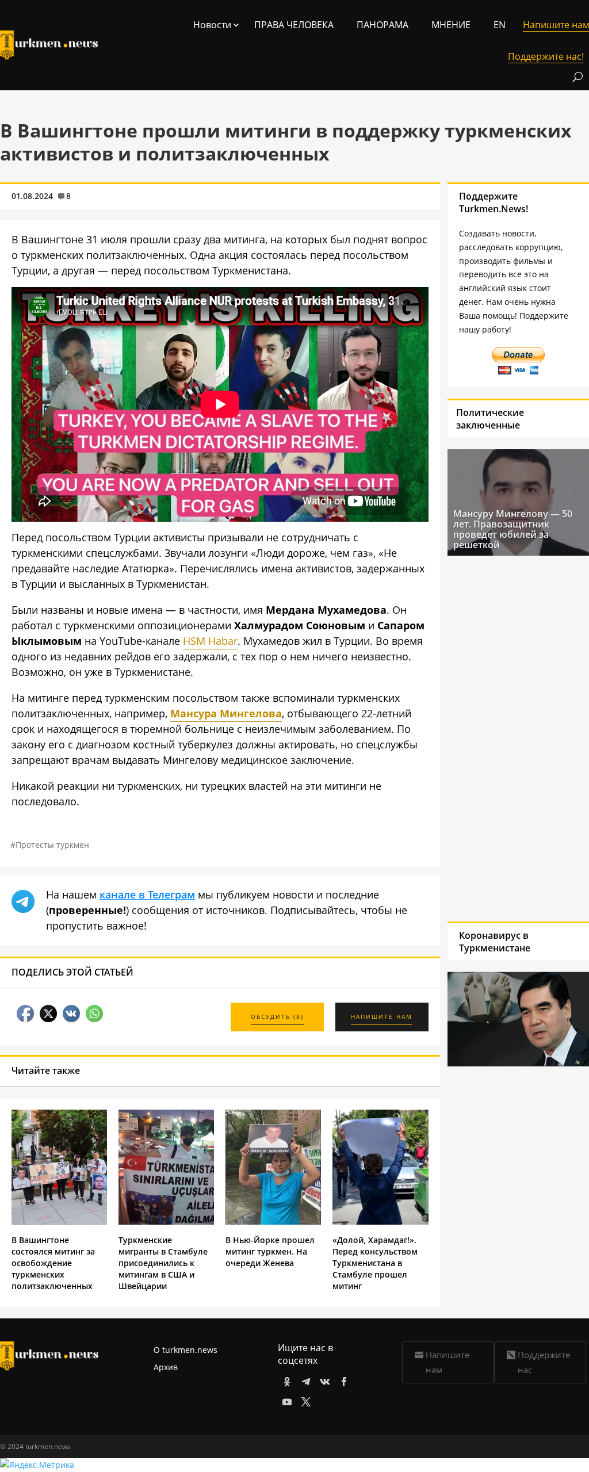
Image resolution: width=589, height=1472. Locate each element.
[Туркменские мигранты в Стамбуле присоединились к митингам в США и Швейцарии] (166, 1221)
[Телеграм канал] (304, 1379)
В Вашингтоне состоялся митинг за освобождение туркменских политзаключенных (53, 1262)
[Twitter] (304, 1400)
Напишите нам (447, 1362)
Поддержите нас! (546, 56)
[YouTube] (285, 1400)
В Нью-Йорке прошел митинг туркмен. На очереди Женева (270, 1251)
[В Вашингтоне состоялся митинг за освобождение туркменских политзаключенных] (59, 1221)
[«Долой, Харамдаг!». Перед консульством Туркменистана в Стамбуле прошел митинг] (380, 1221)
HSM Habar (210, 641)
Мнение (451, 24)
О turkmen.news (185, 1349)
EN (500, 24)
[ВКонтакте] (323, 1379)
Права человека (294, 24)
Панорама (382, 24)
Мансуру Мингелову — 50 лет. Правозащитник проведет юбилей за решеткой (512, 529)
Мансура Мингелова (226, 713)
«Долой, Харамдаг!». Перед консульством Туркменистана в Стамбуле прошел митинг (375, 1262)
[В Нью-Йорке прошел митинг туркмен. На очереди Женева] (273, 1221)
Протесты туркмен (52, 844)
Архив (166, 1367)
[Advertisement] (504, 737)
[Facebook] (342, 1379)
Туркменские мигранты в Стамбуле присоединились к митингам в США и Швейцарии (163, 1262)
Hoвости (212, 24)
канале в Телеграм (147, 894)
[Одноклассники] (285, 1379)
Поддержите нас (544, 1362)
